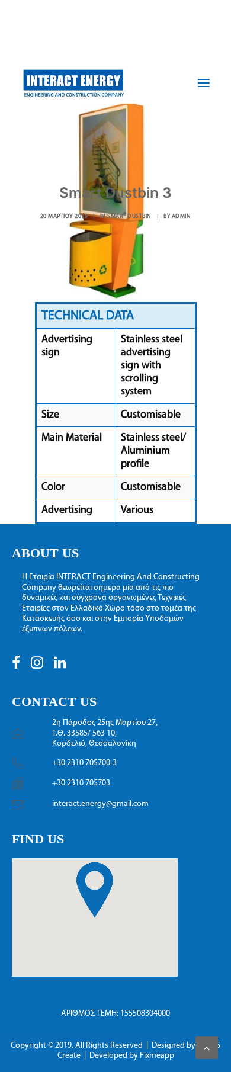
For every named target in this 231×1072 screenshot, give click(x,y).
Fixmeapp (157, 1055)
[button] (16, 666)
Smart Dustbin (129, 216)
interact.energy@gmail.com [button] (100, 804)
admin (181, 216)
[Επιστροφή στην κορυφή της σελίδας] (206, 1047)
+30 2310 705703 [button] (81, 783)
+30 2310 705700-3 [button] (84, 763)
